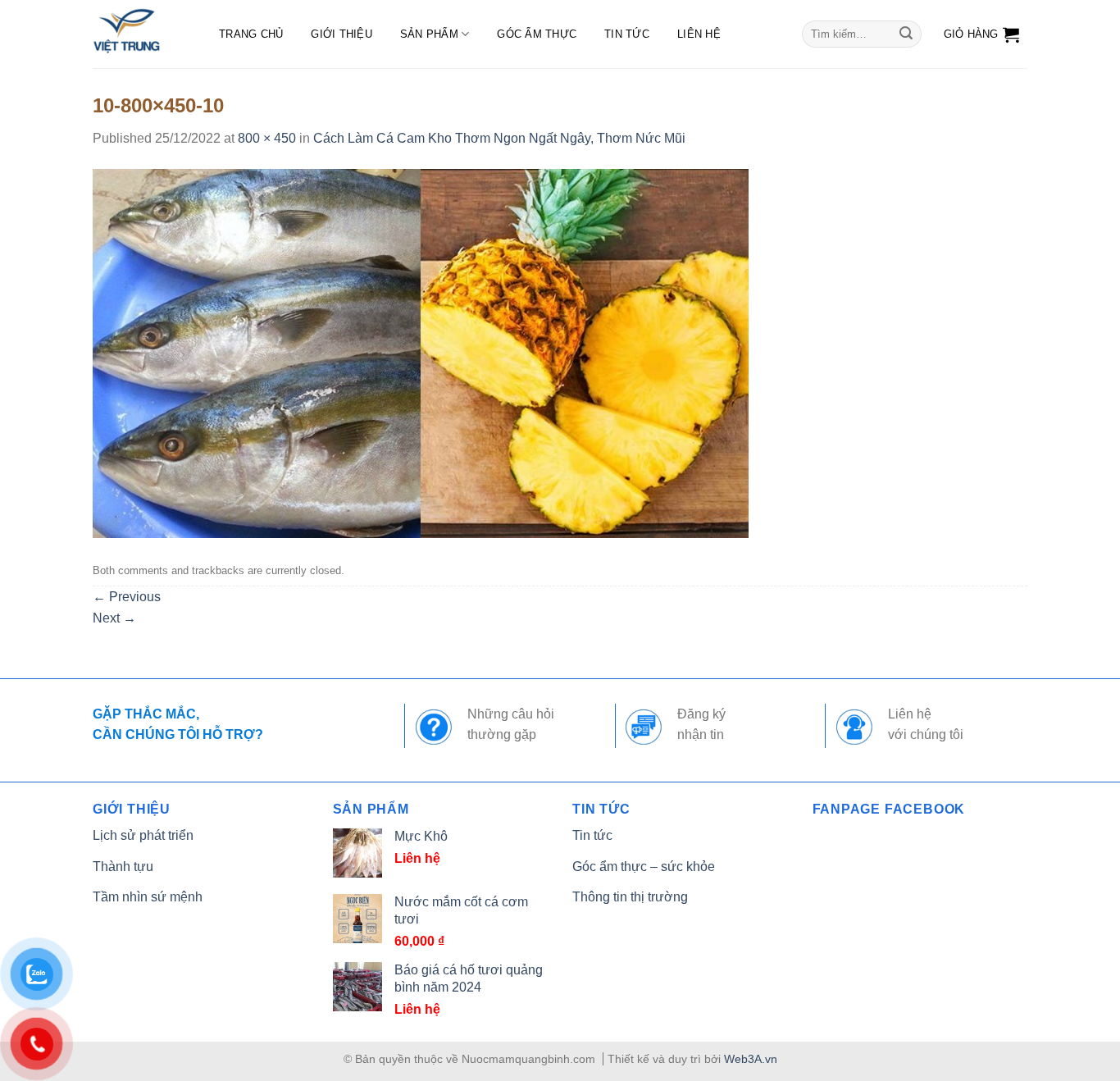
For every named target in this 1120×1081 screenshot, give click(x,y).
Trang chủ (251, 34)
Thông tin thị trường (630, 897)
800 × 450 (267, 138)
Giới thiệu (341, 34)
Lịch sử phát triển (143, 835)
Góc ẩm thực (536, 34)
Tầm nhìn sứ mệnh (148, 897)
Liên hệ (699, 34)
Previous (127, 597)
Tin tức (626, 34)
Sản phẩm (429, 34)
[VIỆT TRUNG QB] (139, 34)
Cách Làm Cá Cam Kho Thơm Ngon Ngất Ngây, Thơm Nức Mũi (499, 138)
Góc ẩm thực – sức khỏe (643, 866)
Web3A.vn (750, 1058)
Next (114, 618)
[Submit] (906, 34)
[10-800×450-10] (421, 352)
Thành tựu (123, 866)
